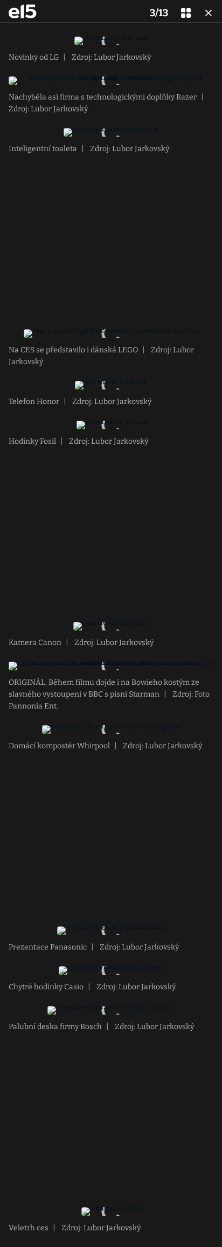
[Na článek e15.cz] (23, 11)
